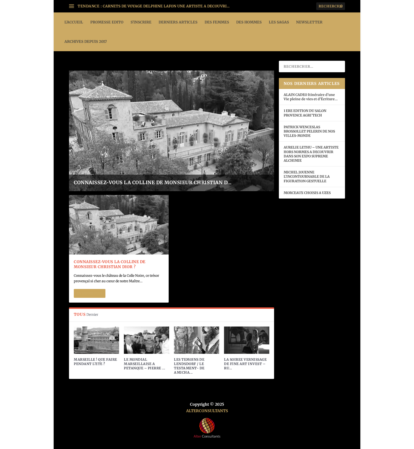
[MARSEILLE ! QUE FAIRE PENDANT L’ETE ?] (96, 340)
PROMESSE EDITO (106, 22)
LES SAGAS (279, 22)
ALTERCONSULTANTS (207, 410)
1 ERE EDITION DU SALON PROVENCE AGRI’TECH (305, 113)
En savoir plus (90, 293)
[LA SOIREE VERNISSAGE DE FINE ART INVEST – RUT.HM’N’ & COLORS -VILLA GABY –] (246, 340)
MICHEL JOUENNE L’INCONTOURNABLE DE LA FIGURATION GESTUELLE (307, 176)
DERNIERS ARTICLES (178, 22)
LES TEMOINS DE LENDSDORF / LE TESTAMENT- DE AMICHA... (189, 366)
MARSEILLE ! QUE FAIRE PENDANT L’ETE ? (95, 361)
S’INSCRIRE (141, 22)
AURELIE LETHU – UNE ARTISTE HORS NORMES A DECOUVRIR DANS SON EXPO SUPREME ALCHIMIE (311, 154)
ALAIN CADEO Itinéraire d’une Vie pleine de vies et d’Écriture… (311, 97)
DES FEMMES (217, 22)
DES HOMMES (249, 22)
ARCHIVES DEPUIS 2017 (85, 41)
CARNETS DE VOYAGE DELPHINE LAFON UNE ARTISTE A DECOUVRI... (166, 6)
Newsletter (309, 22)
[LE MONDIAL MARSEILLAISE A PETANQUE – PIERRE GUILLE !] (146, 340)
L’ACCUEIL (73, 22)
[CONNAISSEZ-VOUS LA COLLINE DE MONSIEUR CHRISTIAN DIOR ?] (119, 225)
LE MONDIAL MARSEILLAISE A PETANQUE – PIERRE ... (144, 363)
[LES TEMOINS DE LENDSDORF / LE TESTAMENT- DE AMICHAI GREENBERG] (196, 340)
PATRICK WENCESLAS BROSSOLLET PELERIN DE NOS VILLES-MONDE (309, 131)
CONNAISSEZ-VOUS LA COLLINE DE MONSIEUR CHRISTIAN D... (153, 182)
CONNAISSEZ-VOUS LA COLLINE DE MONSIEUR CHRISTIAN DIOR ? (109, 264)
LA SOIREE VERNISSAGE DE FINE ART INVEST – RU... (245, 363)
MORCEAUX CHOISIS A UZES (307, 193)
